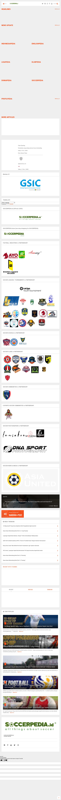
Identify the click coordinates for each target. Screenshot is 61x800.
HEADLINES (5, 9)
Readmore (21, 631)
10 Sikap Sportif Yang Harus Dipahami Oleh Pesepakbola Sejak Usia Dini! (28, 626)
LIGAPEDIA (5, 62)
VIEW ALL (57, 9)
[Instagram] (47, 4)
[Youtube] (51, 4)
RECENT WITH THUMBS (10, 567)
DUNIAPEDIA (6, 80)
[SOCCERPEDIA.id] (14, 4)
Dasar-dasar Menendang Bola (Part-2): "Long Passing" (22, 646)
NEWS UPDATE (7, 25)
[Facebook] (49, 4)
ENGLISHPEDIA (38, 44)
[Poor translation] (5, 760)
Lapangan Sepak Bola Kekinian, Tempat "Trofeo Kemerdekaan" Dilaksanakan (29, 667)
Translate (11, 204)
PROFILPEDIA (6, 99)
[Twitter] (42, 4)
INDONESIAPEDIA (8, 44)
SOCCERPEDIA (37, 80)
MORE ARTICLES (7, 117)
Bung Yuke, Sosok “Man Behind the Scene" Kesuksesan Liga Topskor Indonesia (30, 707)
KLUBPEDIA (36, 62)
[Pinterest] (45, 4)
